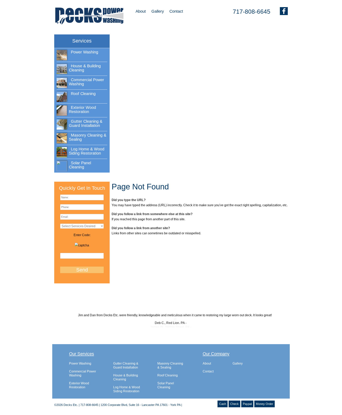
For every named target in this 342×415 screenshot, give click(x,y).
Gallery (157, 11)
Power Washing (80, 367)
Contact (176, 11)
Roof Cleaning (167, 379)
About (141, 11)
